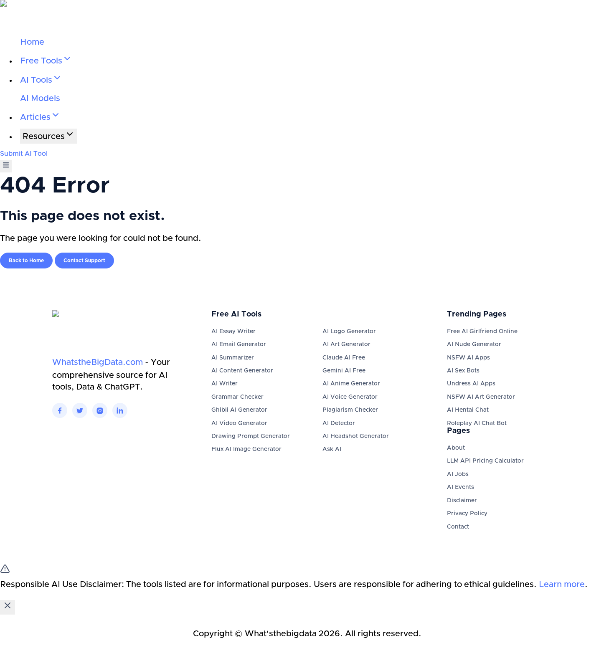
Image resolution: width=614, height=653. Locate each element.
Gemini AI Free (343, 371)
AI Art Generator (346, 344)
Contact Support (84, 260)
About (456, 448)
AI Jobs (458, 474)
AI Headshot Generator (355, 436)
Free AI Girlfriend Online (482, 331)
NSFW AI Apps (468, 358)
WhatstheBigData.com (97, 362)
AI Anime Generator (351, 384)
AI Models (40, 98)
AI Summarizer (232, 358)
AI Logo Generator (349, 331)
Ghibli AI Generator (239, 410)
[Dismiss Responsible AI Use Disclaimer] (7, 607)
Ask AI (331, 449)
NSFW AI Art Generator (481, 397)
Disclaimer (462, 501)
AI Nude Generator (474, 344)
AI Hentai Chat (468, 410)
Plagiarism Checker (350, 410)
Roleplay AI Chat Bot (477, 423)
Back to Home (26, 260)
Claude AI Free (343, 358)
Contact (458, 527)
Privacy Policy (467, 513)
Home (32, 42)
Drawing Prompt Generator (250, 436)
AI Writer (224, 384)
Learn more (562, 584)
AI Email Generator (238, 344)
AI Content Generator (242, 371)
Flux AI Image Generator (246, 449)
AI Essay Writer (233, 331)
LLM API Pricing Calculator (485, 461)
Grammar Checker (237, 397)
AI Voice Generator (350, 397)
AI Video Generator (239, 423)
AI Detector (338, 423)
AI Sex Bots (463, 371)
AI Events (460, 487)
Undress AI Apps (471, 384)
